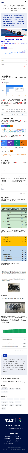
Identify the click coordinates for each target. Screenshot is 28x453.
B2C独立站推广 (4, 405)
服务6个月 (12, 388)
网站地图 (23, 449)
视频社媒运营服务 (8, 443)
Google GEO (18, 438)
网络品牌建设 (7, 441)
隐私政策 (17, 441)
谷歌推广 (3, 408)
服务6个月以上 (4, 388)
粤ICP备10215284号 (6, 449)
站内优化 (11, 402)
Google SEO (7, 436)
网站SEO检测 (17, 402)
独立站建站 (17, 436)
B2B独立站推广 (18, 405)
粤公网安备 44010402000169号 (16, 449)
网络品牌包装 (4, 402)
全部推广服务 (14, 433)
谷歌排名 (11, 405)
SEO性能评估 (4, 391)
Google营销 (7, 438)
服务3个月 (18, 388)
